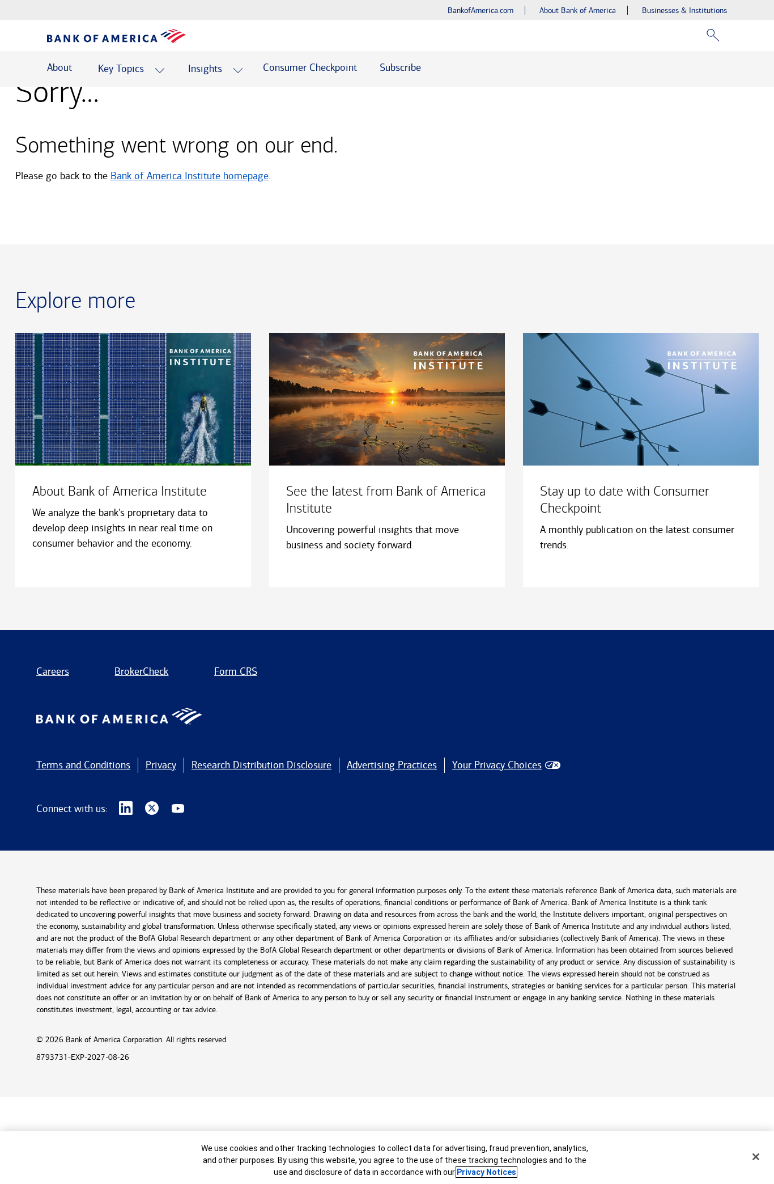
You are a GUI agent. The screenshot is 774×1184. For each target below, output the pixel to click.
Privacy (161, 765)
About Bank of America (577, 10)
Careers (52, 671)
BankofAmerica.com (480, 10)
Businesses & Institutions (684, 10)
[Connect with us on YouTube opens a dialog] (178, 808)
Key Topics (121, 68)
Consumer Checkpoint (310, 67)
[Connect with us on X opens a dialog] (152, 808)
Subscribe (400, 67)
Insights (205, 68)
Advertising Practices (392, 765)
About (59, 67)
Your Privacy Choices (497, 765)
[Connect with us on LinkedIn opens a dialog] (126, 808)
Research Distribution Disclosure (261, 765)
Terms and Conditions (83, 765)
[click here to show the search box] (713, 35)
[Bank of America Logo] (116, 36)
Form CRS (235, 671)
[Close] (755, 1156)
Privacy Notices (486, 1172)
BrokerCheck (141, 671)
